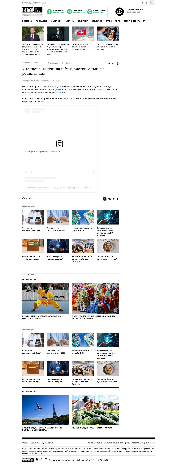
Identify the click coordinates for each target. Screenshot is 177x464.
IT (144, 21)
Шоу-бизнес (67, 63)
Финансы (69, 21)
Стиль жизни (53, 63)
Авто (117, 21)
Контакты (108, 443)
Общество (96, 21)
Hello (40, 101)
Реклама (91, 443)
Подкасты (41, 21)
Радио (99, 443)
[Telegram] (113, 63)
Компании (55, 21)
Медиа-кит (118, 443)
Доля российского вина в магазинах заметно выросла (107, 47)
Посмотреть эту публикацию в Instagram (42, 151)
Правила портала (131, 443)
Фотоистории (29, 279)
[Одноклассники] (117, 63)
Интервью (27, 21)
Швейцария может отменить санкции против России (80, 47)
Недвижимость (131, 21)
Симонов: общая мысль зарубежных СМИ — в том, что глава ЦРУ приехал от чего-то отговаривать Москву (32, 49)
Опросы (151, 443)
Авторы (143, 443)
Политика (82, 21)
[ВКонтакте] (109, 63)
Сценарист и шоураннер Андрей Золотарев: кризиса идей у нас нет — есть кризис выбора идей (58, 49)
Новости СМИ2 (28, 274)
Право (109, 21)
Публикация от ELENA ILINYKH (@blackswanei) (48, 187)
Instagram (61, 92)
